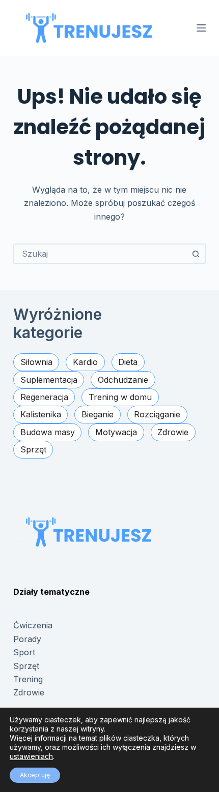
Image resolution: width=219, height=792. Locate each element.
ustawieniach (31, 756)
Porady (27, 639)
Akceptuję (35, 775)
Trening (28, 679)
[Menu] (201, 28)
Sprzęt (26, 666)
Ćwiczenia (32, 625)
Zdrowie (28, 692)
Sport (24, 652)
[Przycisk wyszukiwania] (195, 254)
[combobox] (100, 253)
